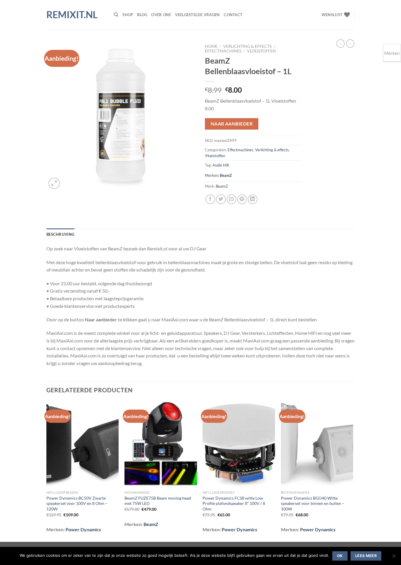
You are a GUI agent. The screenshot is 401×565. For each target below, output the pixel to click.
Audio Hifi (221, 165)
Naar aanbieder (232, 123)
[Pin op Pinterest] (242, 199)
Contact (233, 14)
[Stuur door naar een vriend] (231, 199)
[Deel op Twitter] (221, 199)
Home (211, 46)
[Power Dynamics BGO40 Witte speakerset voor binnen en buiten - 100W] (317, 444)
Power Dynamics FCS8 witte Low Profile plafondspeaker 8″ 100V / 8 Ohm (234, 503)
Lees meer (366, 556)
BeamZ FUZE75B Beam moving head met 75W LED (157, 501)
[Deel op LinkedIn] (252, 199)
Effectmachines (223, 51)
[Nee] (394, 557)
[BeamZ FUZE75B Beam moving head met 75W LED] (160, 444)
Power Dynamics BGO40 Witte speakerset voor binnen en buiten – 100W (312, 503)
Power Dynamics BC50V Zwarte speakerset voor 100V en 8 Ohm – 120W (77, 503)
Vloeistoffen (261, 51)
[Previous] (46, 470)
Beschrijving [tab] (60, 234)
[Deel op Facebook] (210, 199)
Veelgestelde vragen (197, 14)
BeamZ (226, 175)
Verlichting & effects (247, 46)
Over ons (161, 14)
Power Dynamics (83, 529)
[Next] (352, 470)
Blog (142, 14)
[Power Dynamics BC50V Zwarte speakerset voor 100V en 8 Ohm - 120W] (82, 444)
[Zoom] (54, 183)
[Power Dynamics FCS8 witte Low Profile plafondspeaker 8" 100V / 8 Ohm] (239, 444)
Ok (340, 556)
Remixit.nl (72, 14)
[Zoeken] (116, 14)
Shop (127, 14)
